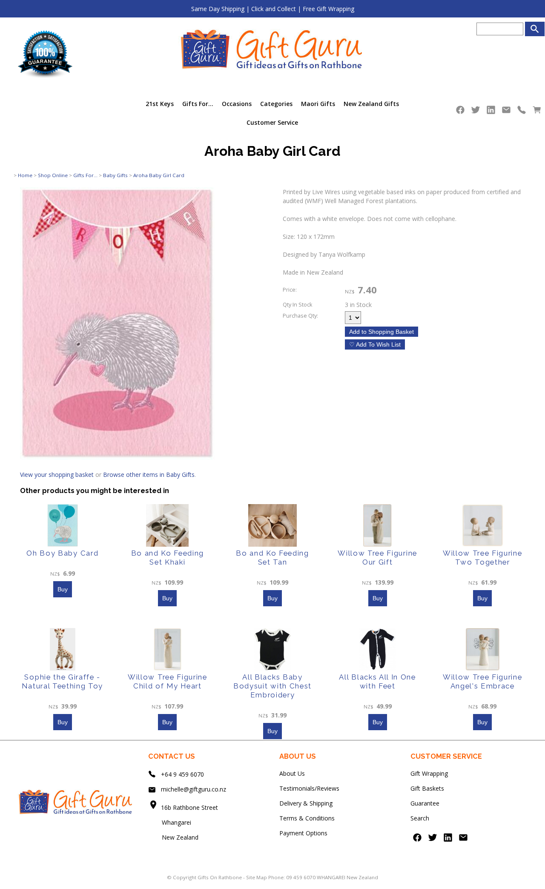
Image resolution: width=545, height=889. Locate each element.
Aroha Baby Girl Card (158, 175)
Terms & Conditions (307, 818)
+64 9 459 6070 (182, 774)
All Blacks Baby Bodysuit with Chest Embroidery (272, 686)
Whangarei (170, 822)
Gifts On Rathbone (220, 877)
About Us (292, 773)
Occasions (237, 104)
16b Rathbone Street (190, 807)
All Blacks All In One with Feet (377, 681)
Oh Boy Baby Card (62, 553)
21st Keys (160, 104)
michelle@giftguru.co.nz (193, 789)
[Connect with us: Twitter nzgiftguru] (475, 112)
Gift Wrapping (429, 773)
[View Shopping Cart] (537, 112)
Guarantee (424, 803)
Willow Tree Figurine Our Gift (377, 557)
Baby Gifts (115, 175)
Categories (276, 104)
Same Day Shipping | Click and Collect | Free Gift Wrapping (272, 9)
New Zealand (173, 837)
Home (25, 175)
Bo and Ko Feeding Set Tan (272, 557)
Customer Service (272, 122)
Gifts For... (197, 104)
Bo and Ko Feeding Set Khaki (167, 557)
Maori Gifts (318, 104)
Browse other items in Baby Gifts (149, 474)
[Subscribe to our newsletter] (506, 112)
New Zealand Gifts (371, 104)
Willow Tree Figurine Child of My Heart (167, 681)
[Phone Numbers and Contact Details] (521, 112)
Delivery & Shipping (306, 803)
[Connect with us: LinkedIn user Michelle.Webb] (491, 112)
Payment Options (303, 833)
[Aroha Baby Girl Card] (117, 457)
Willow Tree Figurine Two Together (482, 557)
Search (419, 818)
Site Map (256, 877)
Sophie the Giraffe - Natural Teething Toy (62, 681)
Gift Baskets (427, 788)
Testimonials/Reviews (309, 788)
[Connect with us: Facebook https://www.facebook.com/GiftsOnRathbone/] (460, 112)
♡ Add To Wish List (375, 344)
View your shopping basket (57, 474)
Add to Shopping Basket (381, 331)
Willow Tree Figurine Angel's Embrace (482, 681)
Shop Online (53, 175)
